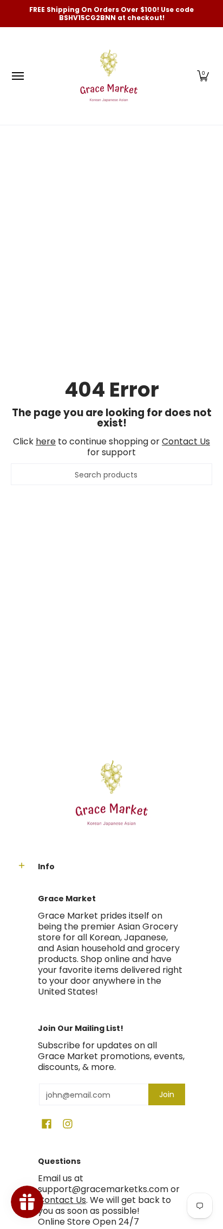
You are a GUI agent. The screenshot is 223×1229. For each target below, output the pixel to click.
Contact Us (186, 441)
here (46, 441)
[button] (203, 76)
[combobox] (111, 474)
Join (166, 1094)
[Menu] (17, 76)
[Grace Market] (109, 76)
